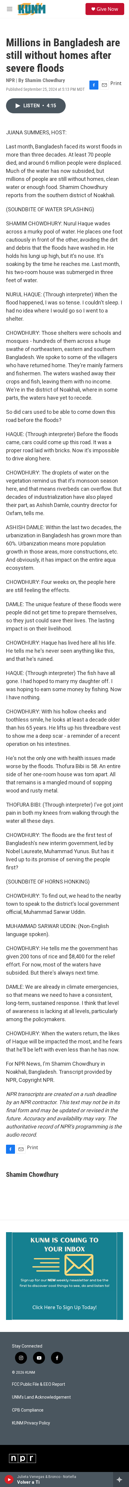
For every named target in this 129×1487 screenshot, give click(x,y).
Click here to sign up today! (64, 1307)
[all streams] (121, 1479)
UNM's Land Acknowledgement (41, 1397)
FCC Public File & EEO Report (38, 1384)
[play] (9, 1479)
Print (116, 83)
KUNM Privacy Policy (31, 1423)
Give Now (107, 9)
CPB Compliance (28, 1410)
